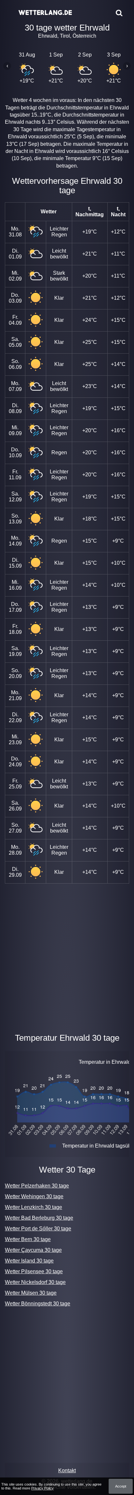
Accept (120, 1486)
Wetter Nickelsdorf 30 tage (35, 1282)
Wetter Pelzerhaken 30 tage (37, 1185)
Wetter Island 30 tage (29, 1260)
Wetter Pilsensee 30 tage (34, 1271)
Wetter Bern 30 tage (28, 1239)
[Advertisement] (67, 957)
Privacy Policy (42, 1488)
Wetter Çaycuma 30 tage (33, 1250)
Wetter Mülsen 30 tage (31, 1293)
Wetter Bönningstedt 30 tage (37, 1303)
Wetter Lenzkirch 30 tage (33, 1207)
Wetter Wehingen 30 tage (34, 1196)
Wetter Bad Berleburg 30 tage (39, 1218)
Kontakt (67, 1470)
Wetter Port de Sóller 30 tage (38, 1228)
